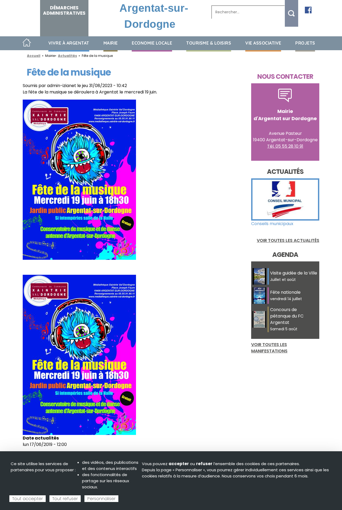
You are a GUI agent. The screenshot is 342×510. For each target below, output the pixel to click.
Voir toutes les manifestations (269, 348)
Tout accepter (27, 499)
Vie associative (263, 43)
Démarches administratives (64, 10)
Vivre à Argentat (68, 43)
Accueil (27, 42)
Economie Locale (152, 43)
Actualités (67, 55)
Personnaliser (101, 499)
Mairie (110, 43)
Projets (305, 43)
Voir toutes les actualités (288, 240)
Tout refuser (65, 499)
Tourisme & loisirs (208, 43)
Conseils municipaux (272, 224)
